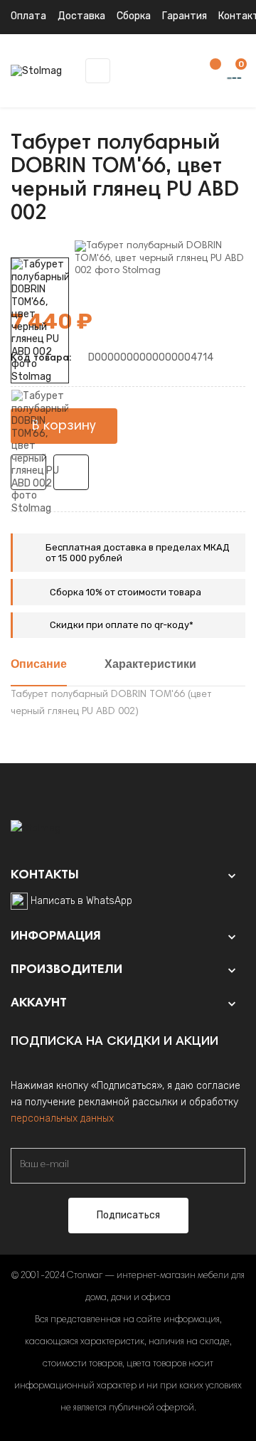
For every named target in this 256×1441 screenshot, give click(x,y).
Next (40, 247)
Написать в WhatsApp (81, 901)
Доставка (81, 16)
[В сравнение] (71, 472)
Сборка (134, 16)
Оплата (28, 16)
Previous (40, 525)
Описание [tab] (39, 665)
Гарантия (184, 16)
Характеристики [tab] (150, 665)
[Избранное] (208, 71)
